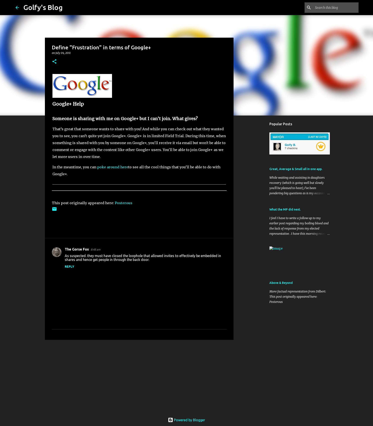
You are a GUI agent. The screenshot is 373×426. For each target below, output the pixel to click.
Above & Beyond (281, 283)
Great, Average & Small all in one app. (295, 169)
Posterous (123, 203)
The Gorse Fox (77, 249)
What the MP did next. (285, 209)
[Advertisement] (139, 376)
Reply (69, 266)
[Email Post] (54, 210)
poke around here (112, 167)
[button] (54, 62)
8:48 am (95, 249)
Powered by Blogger (189, 420)
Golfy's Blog (43, 7)
